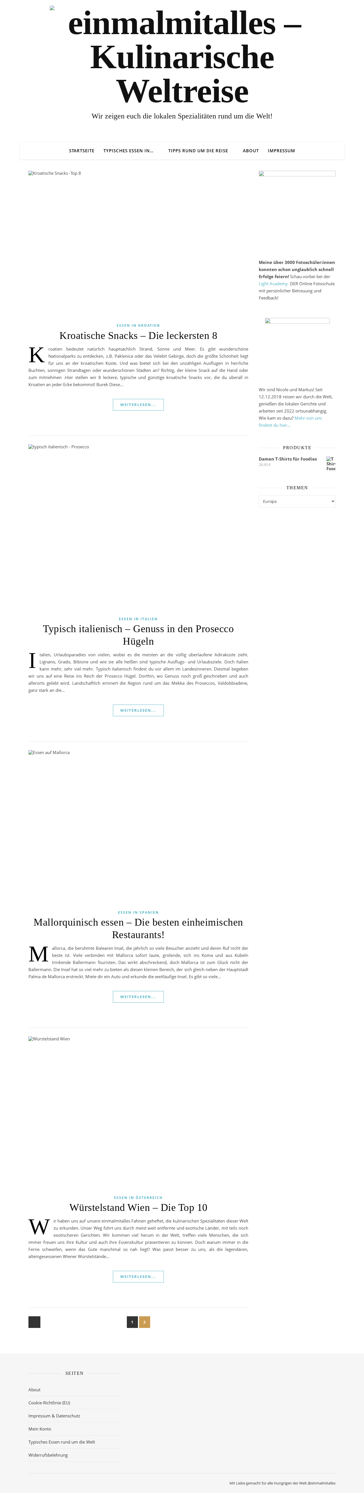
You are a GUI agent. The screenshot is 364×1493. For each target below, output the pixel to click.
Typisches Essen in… (129, 150)
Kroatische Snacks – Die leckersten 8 (138, 335)
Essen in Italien (138, 619)
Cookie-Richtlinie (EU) (49, 1402)
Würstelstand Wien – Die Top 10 (138, 1207)
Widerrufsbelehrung (48, 1455)
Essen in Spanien (138, 912)
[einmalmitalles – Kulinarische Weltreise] (182, 57)
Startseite (81, 150)
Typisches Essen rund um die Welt (61, 1442)
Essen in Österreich (138, 1197)
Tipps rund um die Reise (198, 150)
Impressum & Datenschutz (54, 1416)
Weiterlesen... (138, 404)
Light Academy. (274, 283)
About (251, 150)
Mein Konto (39, 1429)
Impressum (281, 150)
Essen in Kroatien (138, 325)
